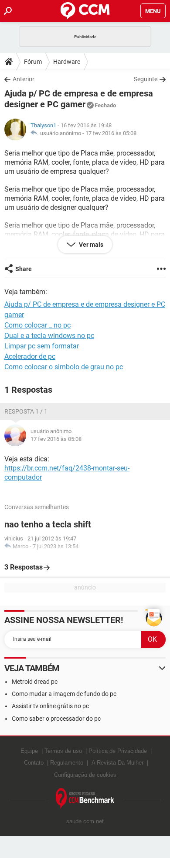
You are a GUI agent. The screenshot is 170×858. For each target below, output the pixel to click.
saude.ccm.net (85, 821)
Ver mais (90, 244)
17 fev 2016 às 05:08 (110, 133)
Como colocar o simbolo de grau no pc (63, 367)
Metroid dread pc (35, 681)
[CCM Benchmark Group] (85, 798)
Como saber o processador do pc (56, 718)
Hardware (66, 61)
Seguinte (145, 79)
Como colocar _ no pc (37, 325)
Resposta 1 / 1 (26, 411)
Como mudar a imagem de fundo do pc (64, 693)
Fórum (33, 61)
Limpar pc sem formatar (41, 346)
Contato (34, 762)
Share (23, 268)
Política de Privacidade (117, 751)
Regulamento (66, 762)
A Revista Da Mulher (117, 762)
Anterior (23, 79)
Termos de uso (63, 751)
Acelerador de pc (29, 356)
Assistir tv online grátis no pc (50, 705)
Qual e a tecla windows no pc (49, 335)
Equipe (29, 751)
